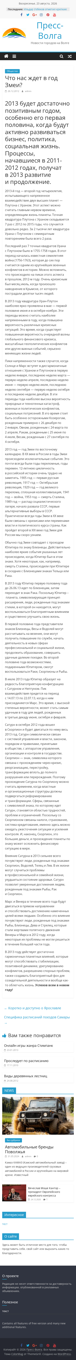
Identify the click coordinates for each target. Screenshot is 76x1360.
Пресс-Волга (50, 30)
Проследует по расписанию (26, 1061)
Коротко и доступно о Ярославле (32, 1008)
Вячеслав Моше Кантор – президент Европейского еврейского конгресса (44, 1191)
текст (5, 1311)
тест (5, 1224)
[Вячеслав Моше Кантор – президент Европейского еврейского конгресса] (14, 1186)
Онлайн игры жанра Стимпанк (28, 1045)
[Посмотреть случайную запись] (70, 56)
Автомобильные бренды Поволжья (29, 1149)
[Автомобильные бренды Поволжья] (38, 1099)
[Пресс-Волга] (6, 56)
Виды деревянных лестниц (25, 1076)
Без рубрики (13, 1140)
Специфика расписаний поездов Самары (37, 1020)
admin (28, 91)
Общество (12, 71)
